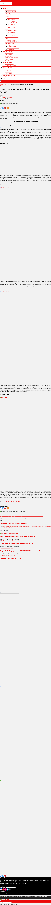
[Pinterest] (5, 108)
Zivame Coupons (11, 26)
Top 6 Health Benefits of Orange (14, 502)
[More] (8, 108)
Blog (3, 78)
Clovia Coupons (11, 21)
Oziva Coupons (11, 32)
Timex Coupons (11, 24)
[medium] (10, 889)
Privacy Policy (5, 894)
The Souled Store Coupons (13, 22)
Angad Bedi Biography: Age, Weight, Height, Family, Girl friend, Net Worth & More (21, 516)
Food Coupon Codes (10, 27)
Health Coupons (7, 67)
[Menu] (0, 81)
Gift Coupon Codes (9, 43)
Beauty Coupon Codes (10, 10)
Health (6, 29)
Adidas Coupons (9, 53)
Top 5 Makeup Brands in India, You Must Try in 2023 (13, 523)
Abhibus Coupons (11, 40)
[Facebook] (1, 108)
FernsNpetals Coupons (13, 48)
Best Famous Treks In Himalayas (10, 526)
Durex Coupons (11, 34)
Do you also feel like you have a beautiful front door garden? (18, 536)
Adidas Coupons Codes (13, 18)
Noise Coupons (11, 15)
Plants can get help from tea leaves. (11, 558)
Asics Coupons (11, 19)
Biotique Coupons (11, 11)
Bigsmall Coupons (11, 46)
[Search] (14, 3)
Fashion (7, 16)
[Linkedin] (8, 889)
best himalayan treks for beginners (27, 526)
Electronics (7, 13)
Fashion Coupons (7, 51)
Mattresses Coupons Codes (11, 37)
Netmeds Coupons (12, 30)
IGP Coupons (10, 49)
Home (4, 7)
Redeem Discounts (7, 97)
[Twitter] (3, 108)
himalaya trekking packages (16, 528)
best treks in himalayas (41, 526)
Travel (6, 38)
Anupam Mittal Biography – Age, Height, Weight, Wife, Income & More (21, 551)
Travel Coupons (7, 62)
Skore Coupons (11, 35)
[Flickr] (5, 889)
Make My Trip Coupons (13, 41)
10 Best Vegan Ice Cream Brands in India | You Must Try (16, 543)
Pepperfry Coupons (12, 45)
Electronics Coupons (8, 75)
